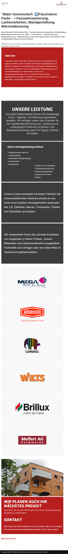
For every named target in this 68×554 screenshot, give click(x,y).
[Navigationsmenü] (3, 3)
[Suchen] (7, 3)
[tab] (8, 96)
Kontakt (44, 552)
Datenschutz (37, 552)
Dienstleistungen (24, 96)
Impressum (29, 552)
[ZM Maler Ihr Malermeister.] (61, 3)
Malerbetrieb (8, 96)
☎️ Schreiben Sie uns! (8, 538)
